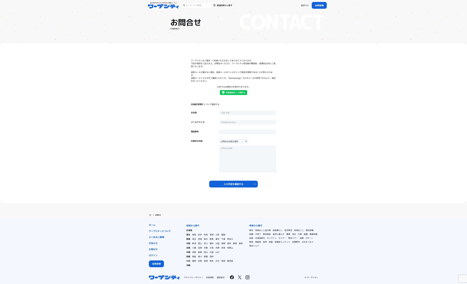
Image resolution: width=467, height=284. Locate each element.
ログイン (305, 5)
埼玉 (194, 238)
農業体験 (313, 234)
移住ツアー (293, 238)
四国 (188, 256)
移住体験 (310, 230)
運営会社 (221, 277)
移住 (251, 230)
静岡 (235, 243)
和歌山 (230, 247)
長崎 (206, 260)
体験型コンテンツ (282, 242)
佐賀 (200, 260)
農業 (288, 234)
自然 (265, 242)
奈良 (223, 247)
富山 (200, 243)
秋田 (206, 234)
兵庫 (217, 247)
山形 (217, 234)
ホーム (152, 224)
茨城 (200, 238)
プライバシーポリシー (193, 277)
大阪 (212, 247)
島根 (200, 252)
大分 (217, 260)
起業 (302, 238)
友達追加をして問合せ (235, 92)
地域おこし (299, 230)
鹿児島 (230, 260)
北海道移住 (260, 238)
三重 (194, 247)
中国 (188, 252)
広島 (212, 252)
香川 (200, 256)
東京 (217, 238)
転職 (251, 234)
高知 (212, 256)
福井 (212, 243)
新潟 (194, 243)
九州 (188, 260)
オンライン (272, 238)
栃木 (206, 238)
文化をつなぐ (308, 242)
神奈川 (230, 238)
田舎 (251, 238)
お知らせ (153, 243)
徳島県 (258, 242)
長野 (223, 243)
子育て (258, 234)
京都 (206, 247)
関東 (188, 238)
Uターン (309, 238)
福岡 (194, 260)
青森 (194, 234)
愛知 (241, 243)
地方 (294, 234)
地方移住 (288, 230)
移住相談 (267, 234)
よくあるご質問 (156, 237)
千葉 (223, 238)
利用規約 (210, 277)
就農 (306, 234)
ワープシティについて (160, 231)
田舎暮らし (277, 230)
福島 (223, 234)
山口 (217, 252)
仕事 (300, 234)
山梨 (217, 243)
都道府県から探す (224, 5)
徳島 (194, 256)
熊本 (212, 260)
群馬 (212, 238)
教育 (251, 242)
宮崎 (223, 260)
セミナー (282, 238)
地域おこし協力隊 (263, 230)
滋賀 (200, 247)
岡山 (206, 252)
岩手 (200, 234)
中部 (188, 243)
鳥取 (194, 252)
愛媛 (206, 256)
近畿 (188, 247)
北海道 (189, 230)
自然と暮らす (278, 234)
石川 (206, 243)
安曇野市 (296, 242)
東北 (188, 234)
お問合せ (153, 249)
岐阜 (229, 243)
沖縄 (188, 265)
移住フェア (254, 246)
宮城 (212, 234)
